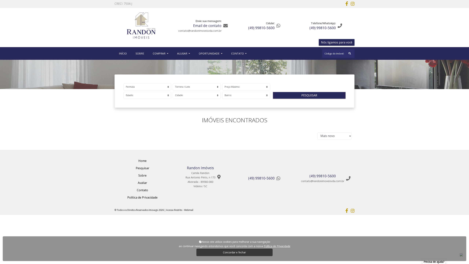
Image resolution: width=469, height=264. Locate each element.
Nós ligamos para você (336, 42)
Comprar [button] (159, 53)
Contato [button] (238, 53)
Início (123, 53)
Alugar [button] (182, 53)
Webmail (188, 210)
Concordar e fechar (234, 252)
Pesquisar (309, 95)
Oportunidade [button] (209, 53)
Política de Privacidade (277, 246)
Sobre (140, 53)
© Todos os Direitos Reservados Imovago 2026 (139, 210)
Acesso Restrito (174, 210)
